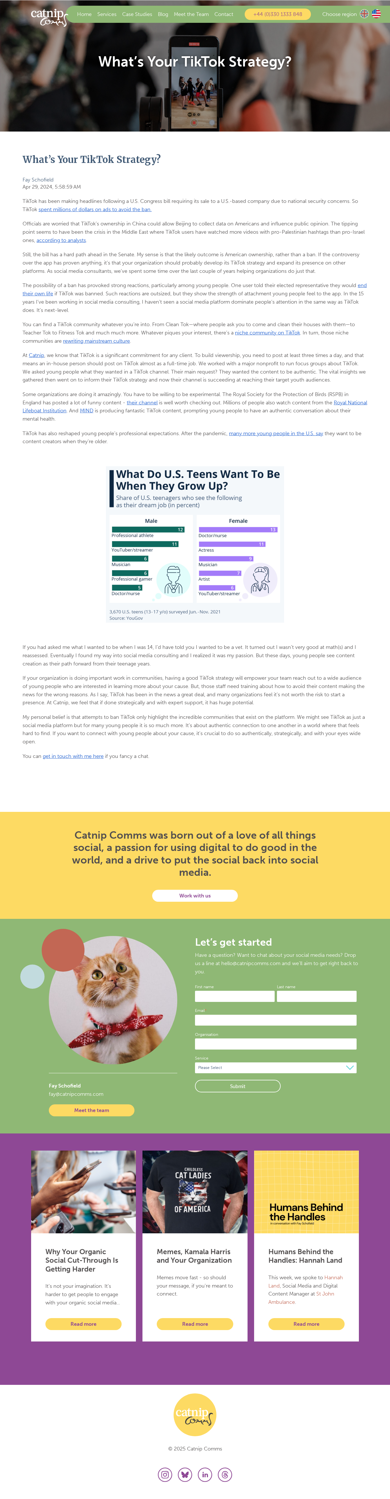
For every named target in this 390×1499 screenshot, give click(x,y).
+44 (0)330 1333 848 (277, 14)
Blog (163, 14)
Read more (84, 1324)
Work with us (195, 896)
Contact (223, 14)
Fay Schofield (38, 180)
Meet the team (91, 1110)
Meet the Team (191, 14)
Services (106, 14)
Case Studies (137, 14)
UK (364, 13)
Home (84, 14)
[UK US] (371, 14)
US (376, 13)
